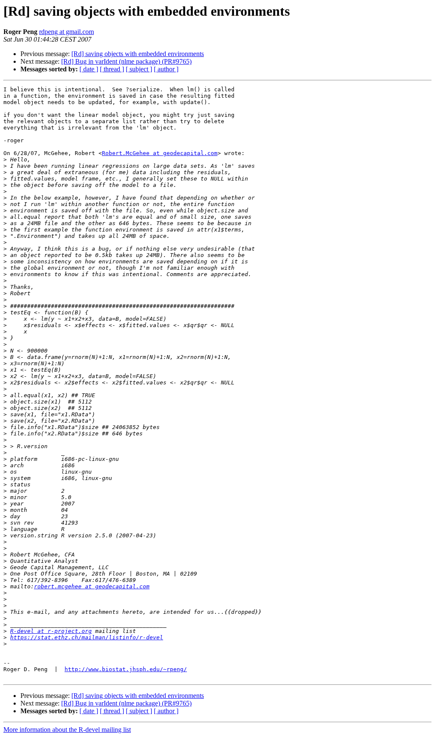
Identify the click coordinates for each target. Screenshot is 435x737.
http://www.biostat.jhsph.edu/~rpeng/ (126, 669)
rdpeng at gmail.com (66, 31)
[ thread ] (112, 69)
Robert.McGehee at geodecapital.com (160, 153)
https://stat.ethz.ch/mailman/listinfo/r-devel (86, 637)
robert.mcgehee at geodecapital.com (92, 586)
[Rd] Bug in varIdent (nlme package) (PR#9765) (126, 61)
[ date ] (88, 69)
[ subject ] (139, 69)
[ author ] (166, 69)
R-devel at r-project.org (51, 631)
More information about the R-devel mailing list (67, 729)
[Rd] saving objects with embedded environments (137, 53)
